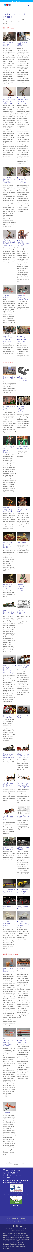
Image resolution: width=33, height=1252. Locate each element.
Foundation (13, 1222)
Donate (17, 1220)
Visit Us (8, 1218)
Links (19, 1222)
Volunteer (23, 1218)
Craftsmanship (8, 1220)
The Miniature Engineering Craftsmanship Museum (12, 1174)
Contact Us (15, 1218)
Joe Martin (24, 1220)
